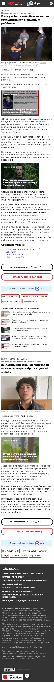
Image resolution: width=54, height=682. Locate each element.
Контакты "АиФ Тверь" (14, 584)
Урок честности (15, 254)
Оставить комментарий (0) (27, 277)
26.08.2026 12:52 (8, 359)
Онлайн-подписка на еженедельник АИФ (24, 580)
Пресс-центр (36, 573)
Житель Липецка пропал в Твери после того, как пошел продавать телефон (31, 313)
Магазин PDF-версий (13, 577)
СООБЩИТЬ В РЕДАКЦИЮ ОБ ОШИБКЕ (21, 601)
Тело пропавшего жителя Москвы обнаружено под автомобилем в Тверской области (30, 337)
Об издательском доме (15, 573)
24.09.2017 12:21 (7, 10)
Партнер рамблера (24, 669)
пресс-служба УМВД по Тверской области (20, 411)
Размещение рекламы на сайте (19, 588)
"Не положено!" (15, 257)
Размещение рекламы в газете (18, 591)
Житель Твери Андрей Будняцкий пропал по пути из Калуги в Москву (29, 345)
